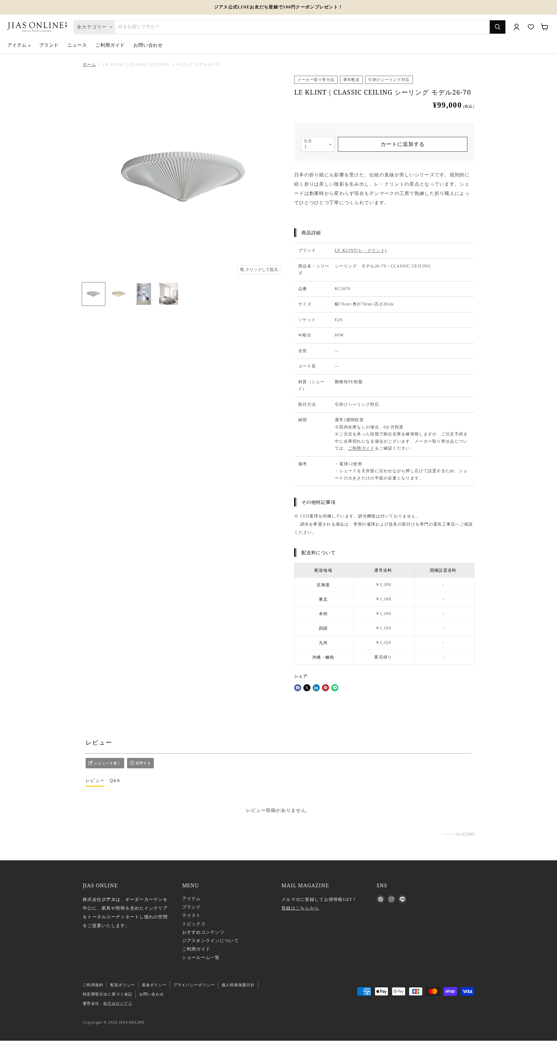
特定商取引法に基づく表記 (107, 994)
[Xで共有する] (306, 687)
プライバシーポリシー (194, 985)
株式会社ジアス (117, 1003)
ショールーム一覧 (201, 957)
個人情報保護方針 (238, 985)
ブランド (49, 45)
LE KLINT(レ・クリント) (361, 250)
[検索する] (497, 27)
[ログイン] (516, 26)
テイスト (191, 915)
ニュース (77, 45)
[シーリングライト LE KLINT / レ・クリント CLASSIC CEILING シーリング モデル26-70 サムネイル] (93, 294)
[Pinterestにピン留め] (325, 687)
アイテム (17, 45)
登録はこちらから (300, 908)
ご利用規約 (93, 985)
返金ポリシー (154, 985)
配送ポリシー (122, 985)
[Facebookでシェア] (297, 687)
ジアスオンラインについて (210, 940)
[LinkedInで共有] (316, 687)
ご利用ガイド (110, 45)
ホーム (89, 64)
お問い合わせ (148, 45)
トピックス (194, 924)
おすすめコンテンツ (203, 932)
